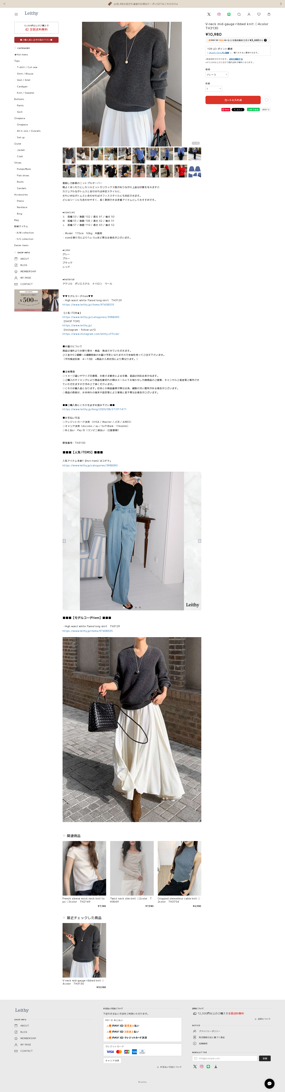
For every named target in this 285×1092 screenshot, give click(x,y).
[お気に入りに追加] (266, 100)
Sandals (21, 188)
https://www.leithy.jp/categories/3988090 (91, 317)
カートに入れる (233, 100)
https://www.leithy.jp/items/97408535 (88, 304)
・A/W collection (24, 232)
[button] (18, 14)
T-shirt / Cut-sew (27, 67)
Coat (20, 156)
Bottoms (19, 99)
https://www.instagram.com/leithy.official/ (91, 333)
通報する (266, 109)
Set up (21, 137)
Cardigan (22, 86)
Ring (19, 213)
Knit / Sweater (25, 92)
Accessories (21, 194)
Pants (20, 105)
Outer (17, 143)
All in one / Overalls (29, 130)
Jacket (21, 150)
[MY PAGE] (249, 14)
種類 (207, 69)
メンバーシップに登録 (219, 52)
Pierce (20, 200)
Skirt (20, 111)
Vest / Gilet (24, 79)
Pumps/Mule (24, 168)
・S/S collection (23, 238)
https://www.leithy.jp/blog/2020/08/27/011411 (95, 409)
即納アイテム (21, 226)
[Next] (198, 85)
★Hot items (21, 54)
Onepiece (19, 118)
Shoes (17, 162)
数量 (207, 83)
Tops (17, 60)
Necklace (22, 207)
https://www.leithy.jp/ (77, 325)
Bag (16, 220)
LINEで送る (253, 109)
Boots (20, 181)
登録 (265, 1058)
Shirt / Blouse (25, 73)
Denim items (21, 245)
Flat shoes (23, 175)
